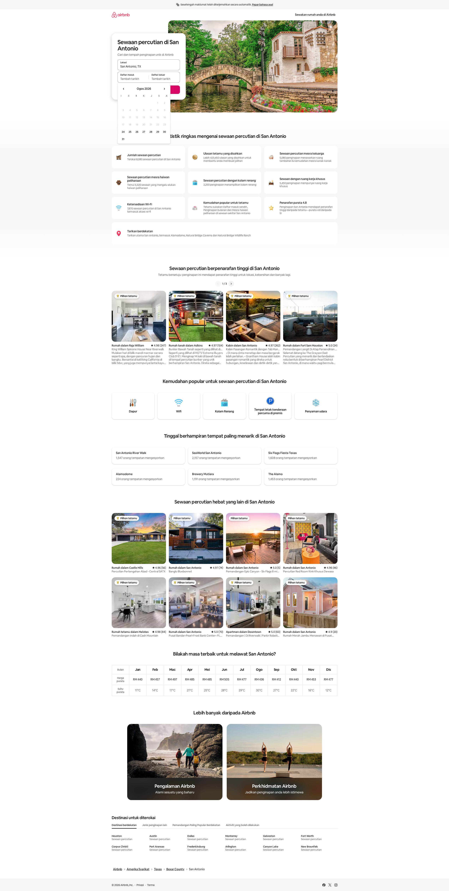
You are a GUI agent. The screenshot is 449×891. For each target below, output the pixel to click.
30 (164, 131)
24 (123, 131)
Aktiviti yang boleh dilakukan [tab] (242, 825)
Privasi (140, 885)
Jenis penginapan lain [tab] (154, 825)
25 (130, 131)
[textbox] (133, 79)
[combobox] (148, 66)
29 (157, 131)
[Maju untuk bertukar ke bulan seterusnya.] (164, 89)
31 (123, 139)
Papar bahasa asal (262, 4)
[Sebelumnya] (218, 284)
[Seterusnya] (231, 284)
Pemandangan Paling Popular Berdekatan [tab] (196, 825)
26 (136, 131)
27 (143, 131)
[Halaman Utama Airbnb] (121, 14)
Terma (151, 885)
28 (150, 131)
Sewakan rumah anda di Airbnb (315, 15)
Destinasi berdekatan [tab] (124, 825)
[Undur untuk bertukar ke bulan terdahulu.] (124, 89)
